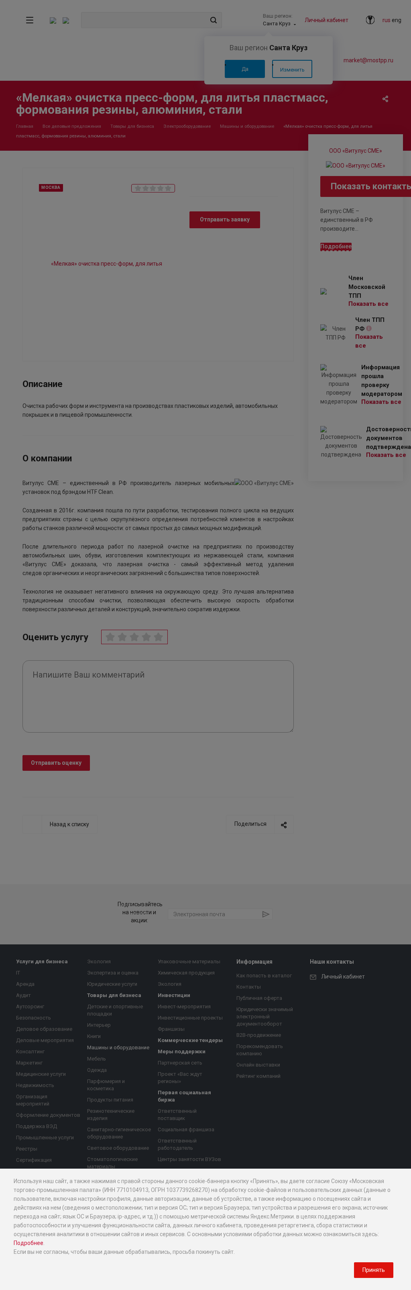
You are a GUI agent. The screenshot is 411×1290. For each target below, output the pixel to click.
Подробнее (28, 1243)
